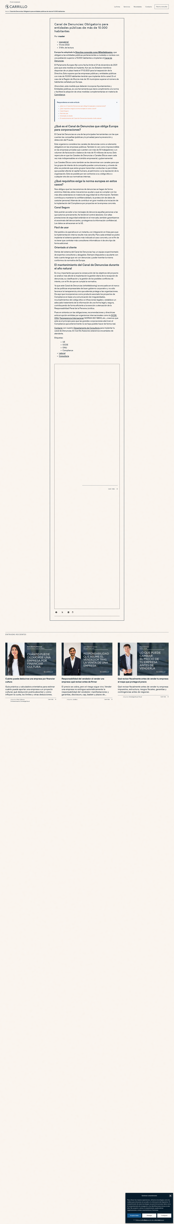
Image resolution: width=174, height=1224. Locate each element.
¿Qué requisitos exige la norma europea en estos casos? (78, 108)
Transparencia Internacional (71, 318)
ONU (56, 318)
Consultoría (64, 356)
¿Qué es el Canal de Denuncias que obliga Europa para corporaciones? (83, 106)
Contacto (148, 7)
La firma (117, 7)
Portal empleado (15, 2)
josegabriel (64, 42)
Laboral (62, 353)
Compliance (59, 95)
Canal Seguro (64, 111)
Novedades (138, 7)
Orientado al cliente (66, 116)
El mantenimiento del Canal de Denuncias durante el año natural (80, 118)
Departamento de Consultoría (87, 328)
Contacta (58, 328)
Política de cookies (141, 1220)
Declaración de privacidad (152, 1220)
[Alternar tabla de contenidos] (116, 102)
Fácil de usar (64, 113)
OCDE (113, 315)
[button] (170, 1196)
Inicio (7, 11)
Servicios (127, 7)
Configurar (164, 1215)
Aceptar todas (134, 1215)
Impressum (160, 1220)
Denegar (149, 1215)
